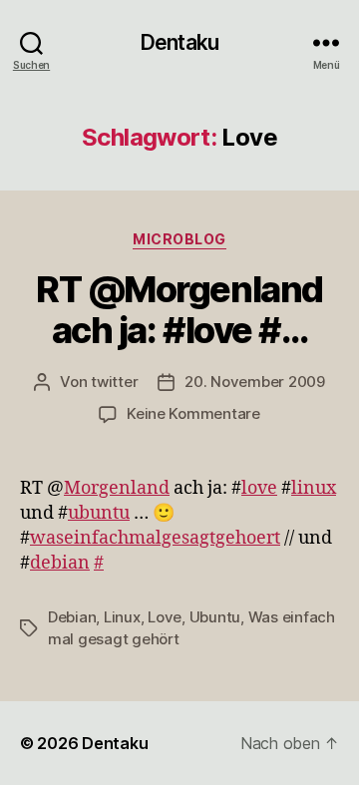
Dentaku (179, 42)
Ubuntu (214, 616)
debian (60, 563)
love (259, 488)
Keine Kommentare (193, 413)
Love (164, 616)
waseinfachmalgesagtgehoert (155, 538)
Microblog (179, 238)
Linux (122, 616)
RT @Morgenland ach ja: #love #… (179, 309)
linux (313, 488)
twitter (114, 381)
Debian (72, 616)
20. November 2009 (254, 381)
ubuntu (99, 513)
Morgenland (117, 488)
